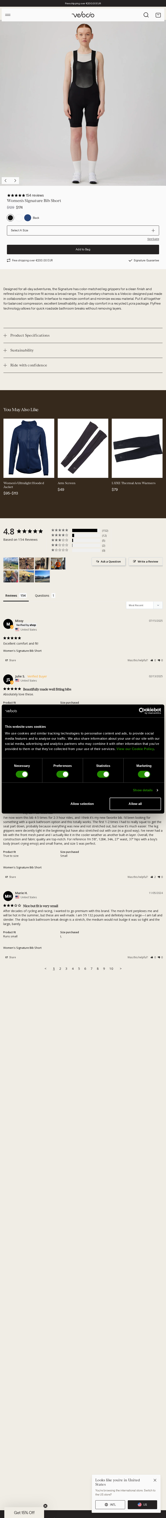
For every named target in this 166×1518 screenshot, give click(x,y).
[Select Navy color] (9, 472)
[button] (153, 660)
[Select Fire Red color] (30, 472)
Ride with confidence (28, 365)
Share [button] (12, 660)
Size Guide (153, 238)
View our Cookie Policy (135, 749)
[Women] (10, 563)
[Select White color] (74, 472)
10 (111, 968)
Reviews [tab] (11, 595)
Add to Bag (83, 249)
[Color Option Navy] (27, 217)
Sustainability (22, 350)
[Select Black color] (63, 472)
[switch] (62, 774)
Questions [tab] (42, 595)
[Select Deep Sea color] (20, 472)
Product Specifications (29, 335)
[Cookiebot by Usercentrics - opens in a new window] (142, 711)
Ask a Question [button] (111, 561)
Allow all (135, 804)
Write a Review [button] (148, 561)
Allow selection (82, 804)
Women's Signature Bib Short (22, 651)
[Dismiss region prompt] (155, 1480)
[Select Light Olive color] (25, 472)
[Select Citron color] (14, 472)
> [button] (121, 968)
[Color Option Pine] (19, 217)
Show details (143, 790)
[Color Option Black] (10, 217)
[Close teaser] (45, 1506)
